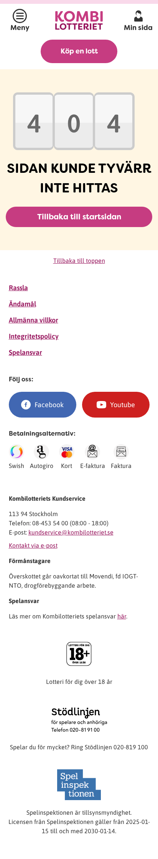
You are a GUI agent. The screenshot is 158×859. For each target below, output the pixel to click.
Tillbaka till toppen (79, 260)
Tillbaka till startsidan (79, 217)
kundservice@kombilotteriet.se (71, 532)
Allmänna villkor (33, 320)
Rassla (18, 288)
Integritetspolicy (34, 336)
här (121, 616)
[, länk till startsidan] (79, 20)
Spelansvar (25, 352)
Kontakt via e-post (33, 545)
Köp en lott (79, 51)
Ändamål (22, 304)
